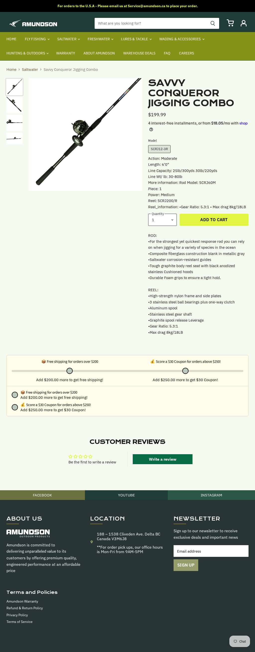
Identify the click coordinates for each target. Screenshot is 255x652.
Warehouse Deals (139, 53)
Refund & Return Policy (24, 608)
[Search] (212, 23)
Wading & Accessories (180, 39)
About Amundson (99, 53)
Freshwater (99, 39)
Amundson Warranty (22, 601)
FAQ (167, 53)
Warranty (65, 53)
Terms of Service (19, 621)
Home (11, 39)
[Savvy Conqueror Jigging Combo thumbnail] (14, 87)
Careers (186, 53)
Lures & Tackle (135, 39)
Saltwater (67, 39)
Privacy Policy (17, 615)
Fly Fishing (36, 39)
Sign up (185, 565)
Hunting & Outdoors (26, 53)
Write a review (162, 459)
